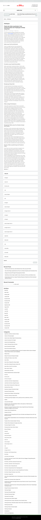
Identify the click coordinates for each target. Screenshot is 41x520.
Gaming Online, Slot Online (9, 370)
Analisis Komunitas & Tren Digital (10, 340)
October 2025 (7, 302)
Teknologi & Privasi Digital (9, 496)
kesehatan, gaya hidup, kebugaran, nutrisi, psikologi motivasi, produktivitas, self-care (19, 397)
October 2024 (7, 327)
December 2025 (7, 298)
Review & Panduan (8, 429)
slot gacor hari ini (7, 227)
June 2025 (6, 311)
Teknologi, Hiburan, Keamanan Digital (11, 506)
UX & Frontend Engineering (9, 513)
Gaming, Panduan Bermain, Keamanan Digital (12, 372)
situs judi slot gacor (8, 435)
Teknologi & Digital (8, 490)
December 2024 (7, 323)
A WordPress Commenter (9, 284)
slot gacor (6, 177)
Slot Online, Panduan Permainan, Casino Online (12, 472)
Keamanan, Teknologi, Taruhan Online (11, 395)
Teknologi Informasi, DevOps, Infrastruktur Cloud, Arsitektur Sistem (16, 500)
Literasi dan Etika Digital (9, 401)
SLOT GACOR (10, 33)
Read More (6, 169)
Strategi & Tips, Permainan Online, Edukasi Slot (12, 479)
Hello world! (17, 284)
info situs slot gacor (8, 378)
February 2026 (7, 294)
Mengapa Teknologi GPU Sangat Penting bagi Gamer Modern (15, 272)
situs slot (6, 181)
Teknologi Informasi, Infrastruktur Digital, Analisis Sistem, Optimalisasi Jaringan (18, 502)
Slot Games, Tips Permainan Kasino (10, 452)
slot (5, 190)
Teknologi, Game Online (8, 504)
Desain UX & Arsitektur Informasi (10, 348)
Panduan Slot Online (8, 412)
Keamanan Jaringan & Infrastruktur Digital (11, 389)
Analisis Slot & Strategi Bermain (10, 342)
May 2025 (6, 313)
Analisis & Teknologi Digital (9, 335)
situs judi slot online (8, 437)
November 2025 (7, 300)
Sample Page (19, 10)
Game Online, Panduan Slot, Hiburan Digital (12, 362)
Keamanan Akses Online (9, 387)
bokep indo (6, 256)
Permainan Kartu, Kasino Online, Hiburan (11, 427)
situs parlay (6, 248)
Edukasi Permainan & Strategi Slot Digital (11, 355)
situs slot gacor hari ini (8, 223)
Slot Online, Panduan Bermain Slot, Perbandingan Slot (13, 467)
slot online (6, 252)
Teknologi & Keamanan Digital (10, 494)
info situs (6, 374)
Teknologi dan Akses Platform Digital (11, 498)
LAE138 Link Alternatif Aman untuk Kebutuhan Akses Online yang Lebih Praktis (18, 268)
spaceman (6, 235)
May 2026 (6, 290)
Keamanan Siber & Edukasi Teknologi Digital (12, 393)
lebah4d (6, 399)
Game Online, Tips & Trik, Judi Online (11, 366)
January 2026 (7, 296)
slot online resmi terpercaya (9, 456)
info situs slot (7, 376)
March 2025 (6, 317)
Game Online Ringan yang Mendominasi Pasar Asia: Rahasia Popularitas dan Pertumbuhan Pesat (21, 270)
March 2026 (6, 292)
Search (5, 260)
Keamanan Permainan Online (9, 391)
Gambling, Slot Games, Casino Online (11, 357)
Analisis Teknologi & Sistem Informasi (11, 344)
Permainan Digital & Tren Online (10, 425)
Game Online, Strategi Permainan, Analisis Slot (12, 364)
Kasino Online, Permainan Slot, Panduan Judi (12, 385)
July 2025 (6, 309)
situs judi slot (7, 433)
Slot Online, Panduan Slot (9, 474)
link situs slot (7, 186)
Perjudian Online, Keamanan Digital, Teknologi (12, 420)
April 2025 (6, 315)
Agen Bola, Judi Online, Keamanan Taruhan (12, 333)
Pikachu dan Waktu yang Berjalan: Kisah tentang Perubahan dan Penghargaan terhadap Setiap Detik (14, 28)
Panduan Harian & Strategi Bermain (10, 410)
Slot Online (6, 454)
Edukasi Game (7, 353)
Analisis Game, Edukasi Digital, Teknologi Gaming (13, 338)
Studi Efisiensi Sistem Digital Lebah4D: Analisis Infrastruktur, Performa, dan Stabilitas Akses (24, 1)
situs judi (6, 431)
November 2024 (7, 325)
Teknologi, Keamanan (8, 508)
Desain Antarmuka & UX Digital (10, 346)
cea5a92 (6, 30)
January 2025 (7, 321)
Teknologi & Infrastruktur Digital (10, 492)
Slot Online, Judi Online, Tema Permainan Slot (12, 463)
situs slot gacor (7, 194)
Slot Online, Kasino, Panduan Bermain (11, 465)
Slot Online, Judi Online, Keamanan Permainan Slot (13, 461)
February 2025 (7, 319)
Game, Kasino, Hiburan (8, 368)
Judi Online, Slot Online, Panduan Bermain (11, 380)
